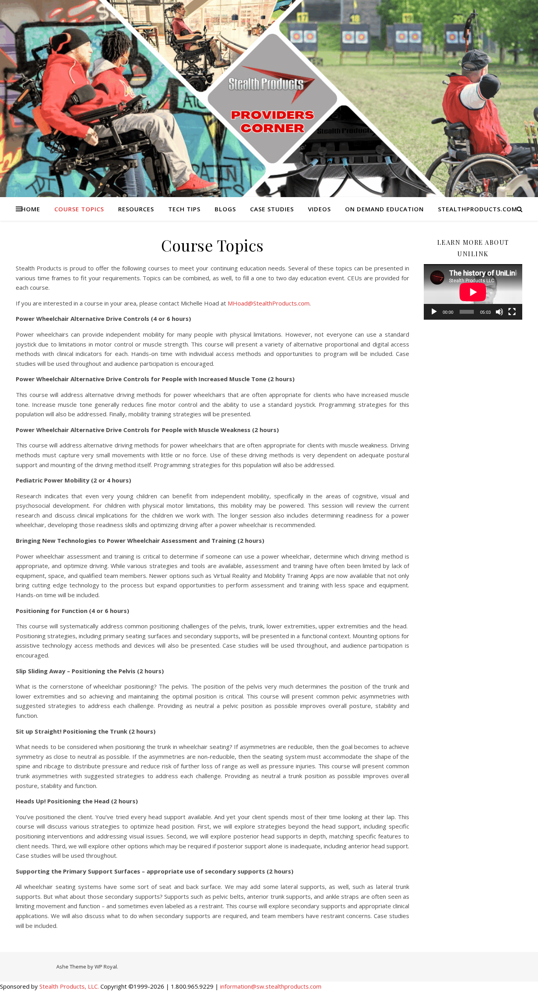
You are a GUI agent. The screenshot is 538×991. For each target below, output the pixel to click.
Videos (319, 209)
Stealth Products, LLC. (69, 986)
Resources (136, 209)
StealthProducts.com (477, 209)
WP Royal (106, 966)
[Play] (434, 312)
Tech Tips (184, 209)
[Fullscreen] (512, 312)
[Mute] (499, 312)
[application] (473, 292)
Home (30, 209)
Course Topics (79, 209)
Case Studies (272, 209)
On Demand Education (384, 209)
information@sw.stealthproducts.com (270, 986)
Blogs (225, 209)
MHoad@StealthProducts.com (269, 303)
